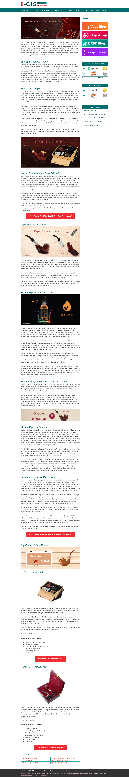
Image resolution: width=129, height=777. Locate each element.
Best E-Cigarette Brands (29, 758)
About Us (38, 770)
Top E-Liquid (89, 10)
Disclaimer (44, 770)
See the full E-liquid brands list (95, 99)
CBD (97, 10)
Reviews (78, 10)
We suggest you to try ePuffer (30, 208)
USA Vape (25, 10)
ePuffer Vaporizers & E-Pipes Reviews (63, 758)
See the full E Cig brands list (95, 77)
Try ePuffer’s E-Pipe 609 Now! (50, 659)
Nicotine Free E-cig (90, 111)
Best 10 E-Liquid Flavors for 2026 (94, 118)
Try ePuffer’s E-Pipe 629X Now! (50, 747)
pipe (35, 50)
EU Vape (69, 10)
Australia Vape (58, 10)
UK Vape (35, 10)
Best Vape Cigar (27, 760)
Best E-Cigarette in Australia (30, 762)
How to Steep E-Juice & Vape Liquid (95, 114)
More (104, 10)
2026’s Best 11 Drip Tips (91, 125)
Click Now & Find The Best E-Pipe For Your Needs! (50, 216)
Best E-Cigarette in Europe (59, 760)
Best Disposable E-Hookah (59, 762)
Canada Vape (46, 10)
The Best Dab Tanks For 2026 (93, 121)
